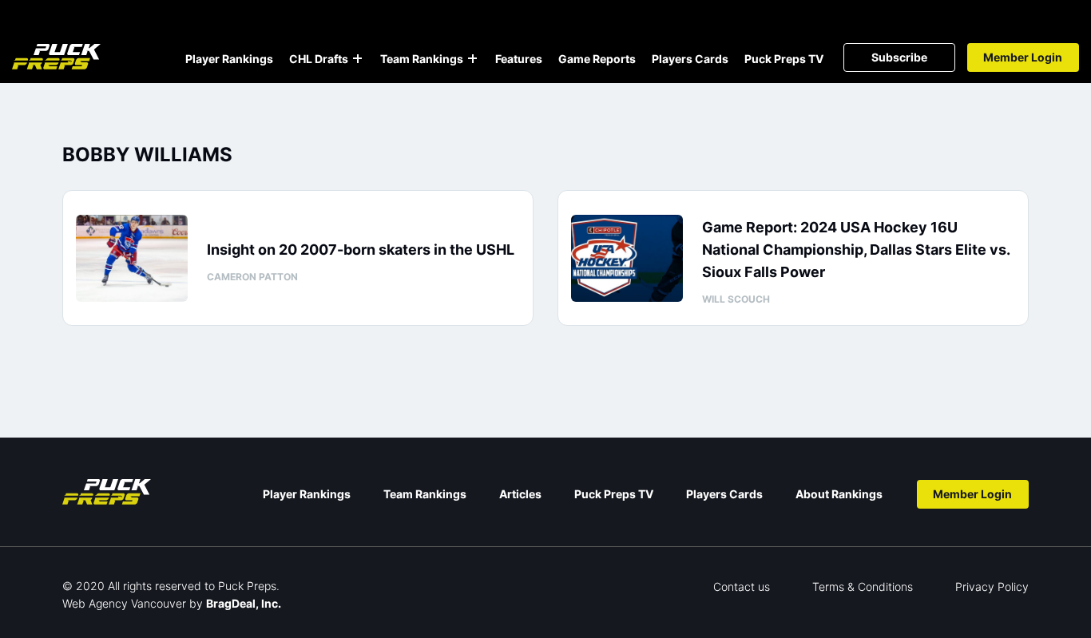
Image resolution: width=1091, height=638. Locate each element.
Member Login (1022, 57)
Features (518, 58)
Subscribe (899, 57)
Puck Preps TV (783, 58)
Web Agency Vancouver (124, 603)
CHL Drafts (318, 58)
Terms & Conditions (862, 586)
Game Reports (597, 58)
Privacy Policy (992, 586)
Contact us (741, 586)
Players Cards (690, 58)
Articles (520, 494)
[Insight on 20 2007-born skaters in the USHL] (132, 258)
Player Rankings (229, 58)
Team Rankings (421, 58)
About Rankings (839, 494)
